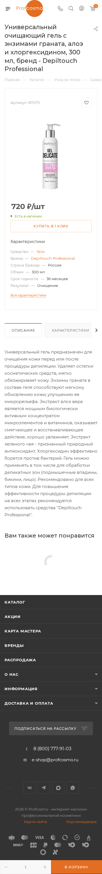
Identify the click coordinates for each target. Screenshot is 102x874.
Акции (13, 616)
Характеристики (70, 330)
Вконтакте (29, 788)
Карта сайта (35, 821)
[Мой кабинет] (81, 9)
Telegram (44, 788)
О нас (11, 674)
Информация (21, 689)
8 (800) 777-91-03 (52, 749)
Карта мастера (23, 631)
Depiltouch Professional (53, 258)
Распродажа (20, 660)
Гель (40, 251)
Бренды (14, 645)
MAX (58, 788)
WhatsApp (73, 788)
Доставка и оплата (29, 703)
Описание (23, 330)
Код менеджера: (81, 821)
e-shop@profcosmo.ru (55, 759)
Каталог (15, 602)
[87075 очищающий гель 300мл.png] (51, 155)
